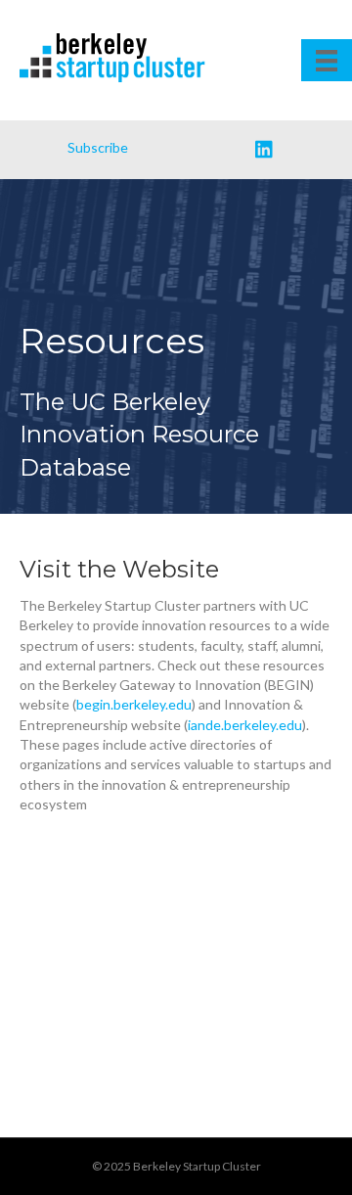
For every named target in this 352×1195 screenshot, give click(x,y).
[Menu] (326, 60)
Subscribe (97, 147)
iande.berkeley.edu (245, 724)
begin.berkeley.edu (134, 704)
